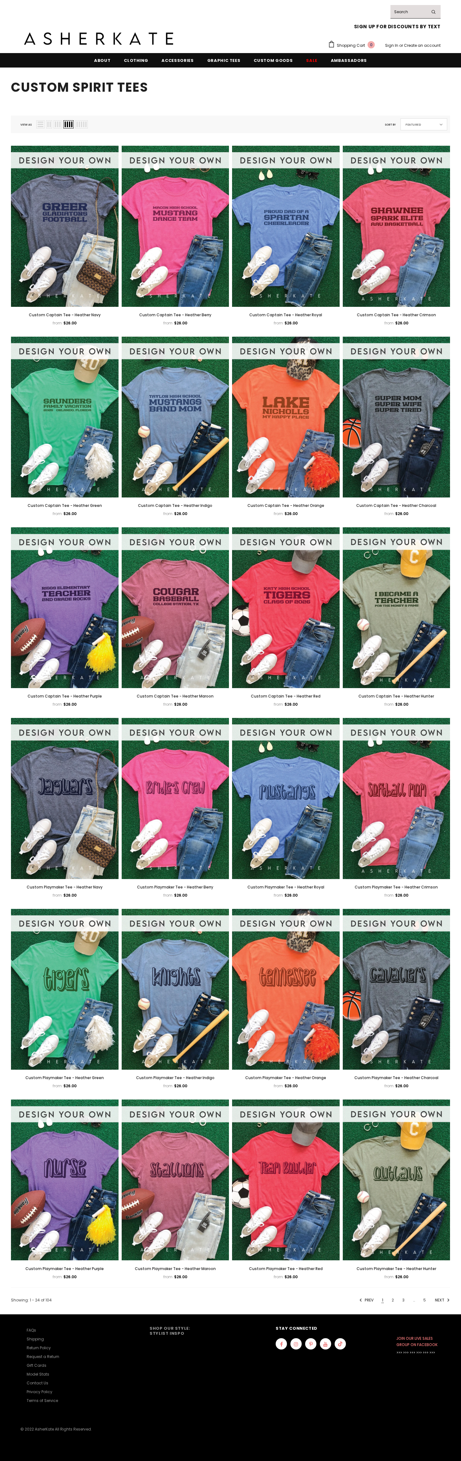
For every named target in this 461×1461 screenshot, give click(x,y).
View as (26, 125)
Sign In (392, 45)
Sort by (390, 125)
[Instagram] (296, 1344)
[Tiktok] (340, 1344)
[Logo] (98, 39)
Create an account (422, 45)
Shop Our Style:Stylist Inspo (170, 1330)
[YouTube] (325, 1344)
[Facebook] (281, 1344)
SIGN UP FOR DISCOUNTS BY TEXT (397, 26)
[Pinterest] (310, 1344)
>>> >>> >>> (405, 1352)
